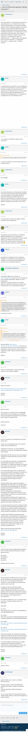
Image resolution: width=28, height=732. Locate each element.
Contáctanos (4, 726)
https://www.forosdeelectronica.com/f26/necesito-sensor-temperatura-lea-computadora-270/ (14, 389)
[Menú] (2, 2)
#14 (26, 383)
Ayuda (13, 728)
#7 (26, 216)
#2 (26, 83)
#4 (26, 152)
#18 (26, 575)
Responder (24, 74)
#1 (26, 19)
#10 (26, 273)
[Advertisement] (14, 58)
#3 (26, 136)
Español (4, 724)
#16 (26, 436)
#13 (26, 367)
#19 (26, 663)
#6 (26, 189)
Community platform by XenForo (13, 730)
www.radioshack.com (6, 278)
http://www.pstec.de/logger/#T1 (9, 530)
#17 (26, 546)
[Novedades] (23, 1)
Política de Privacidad (5, 728)
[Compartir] (25, 20)
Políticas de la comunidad (13, 726)
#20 (26, 677)
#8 (26, 232)
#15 (26, 406)
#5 (26, 175)
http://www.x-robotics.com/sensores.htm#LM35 (10, 345)
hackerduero (4, 11)
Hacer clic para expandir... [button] (14, 340)
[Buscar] (26, 1)
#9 (26, 254)
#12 (26, 325)
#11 (26, 297)
